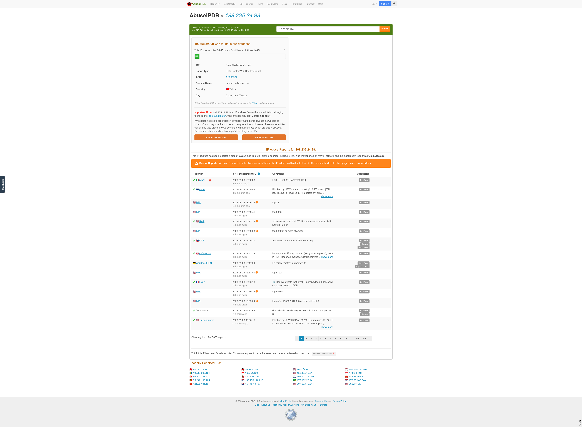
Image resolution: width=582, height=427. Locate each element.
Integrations (272, 3)
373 (357, 338)
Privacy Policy (339, 401)
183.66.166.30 (356, 376)
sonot (202, 189)
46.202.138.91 (201, 376)
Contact (310, 3)
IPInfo (255, 103)
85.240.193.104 (201, 380)
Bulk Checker (230, 3)
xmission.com (206, 320)
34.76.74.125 (252, 376)
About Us (265, 404)
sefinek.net (205, 253)
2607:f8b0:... (303, 369)
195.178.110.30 (305, 376)
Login (374, 3)
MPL (198, 202)
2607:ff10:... (355, 383)
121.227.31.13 (201, 383)
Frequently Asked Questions (285, 404)
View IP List (285, 401)
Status (314, 404)
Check (384, 28)
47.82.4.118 (355, 372)
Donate (323, 404)
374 (364, 338)
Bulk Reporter (246, 3)
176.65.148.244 (357, 380)
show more (327, 196)
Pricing (260, 3)
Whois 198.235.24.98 (264, 137)
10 (346, 338)
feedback (3, 184)
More (320, 3)
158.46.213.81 (304, 372)
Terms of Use (321, 401)
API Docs (305, 404)
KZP (201, 240)
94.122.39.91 (200, 369)
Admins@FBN (204, 263)
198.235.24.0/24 (217, 115)
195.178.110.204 (358, 369)
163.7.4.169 (251, 372)
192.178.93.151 (201, 372)
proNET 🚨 (205, 180)
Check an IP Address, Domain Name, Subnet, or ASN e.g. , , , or (220, 29)
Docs (284, 3)
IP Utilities (297, 3)
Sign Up (385, 3)
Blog (257, 404)
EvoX (202, 282)
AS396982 (231, 77)
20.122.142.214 (305, 383)
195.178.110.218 (254, 380)
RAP (201, 221)
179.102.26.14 (304, 380)
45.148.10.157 (253, 383)
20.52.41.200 (252, 369)
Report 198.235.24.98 (216, 137)
